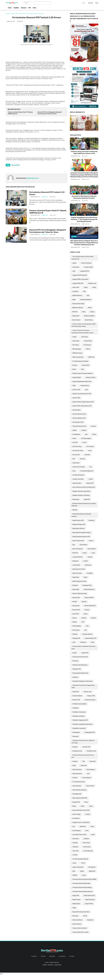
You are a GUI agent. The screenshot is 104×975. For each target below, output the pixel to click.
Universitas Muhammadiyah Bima (81, 883)
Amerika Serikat (88, 267)
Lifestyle (90, 557)
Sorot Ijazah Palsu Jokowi (79, 834)
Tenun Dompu (87, 846)
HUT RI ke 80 (90, 446)
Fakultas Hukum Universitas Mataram (82, 373)
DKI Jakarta (75, 345)
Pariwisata (75, 660)
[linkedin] (20, 169)
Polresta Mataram (77, 773)
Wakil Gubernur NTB (89, 895)
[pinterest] (16, 169)
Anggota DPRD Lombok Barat (80, 279)
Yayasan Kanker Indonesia (79, 928)
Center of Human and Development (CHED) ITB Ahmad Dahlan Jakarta (83, 325)
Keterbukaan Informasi (78, 528)
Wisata (85, 915)
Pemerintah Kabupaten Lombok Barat (82, 681)
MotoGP (74, 601)
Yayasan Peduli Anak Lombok (80, 932)
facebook (34, 956)
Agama (74, 263)
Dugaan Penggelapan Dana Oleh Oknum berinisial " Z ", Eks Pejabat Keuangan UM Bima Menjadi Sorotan (84, 219)
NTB (29, 8)
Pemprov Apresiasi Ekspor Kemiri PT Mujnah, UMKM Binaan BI (20, 112)
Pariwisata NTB (76, 669)
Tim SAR (74, 855)
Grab (86, 389)
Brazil (83, 311)
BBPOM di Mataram (77, 307)
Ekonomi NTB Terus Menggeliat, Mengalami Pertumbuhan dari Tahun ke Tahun (50, 112)
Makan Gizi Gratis (77, 573)
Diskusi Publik (88, 341)
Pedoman (51, 965)
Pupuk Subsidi (90, 785)
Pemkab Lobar (87, 691)
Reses (86, 802)
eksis (82, 369)
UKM (73, 871)
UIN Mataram (91, 867)
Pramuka (74, 777)
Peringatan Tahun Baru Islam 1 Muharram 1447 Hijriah (83, 742)
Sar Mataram (75, 818)
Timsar (74, 863)
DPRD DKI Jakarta (77, 353)
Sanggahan (57, 965)
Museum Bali (75, 605)
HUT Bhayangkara (86, 438)
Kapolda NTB (89, 483)
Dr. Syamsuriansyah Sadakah (80, 361)
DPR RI (88, 349)
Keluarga (74, 509)
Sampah (88, 814)
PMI (84, 761)
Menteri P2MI (76, 597)
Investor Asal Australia (78, 466)
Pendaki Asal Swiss (90, 699)
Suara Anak (75, 838)
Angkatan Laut (92, 283)
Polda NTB (92, 761)
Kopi (73, 544)
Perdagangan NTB (90, 732)
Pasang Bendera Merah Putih (80, 673)
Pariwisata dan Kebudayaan (79, 665)
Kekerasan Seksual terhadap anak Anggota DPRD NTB (84, 505)
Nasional (23, 8)
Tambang (75, 842)
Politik (74, 191)
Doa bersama (87, 345)
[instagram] (94, 8)
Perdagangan (76, 732)
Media (85, 577)
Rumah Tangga (76, 814)
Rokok (82, 806)
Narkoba (84, 618)
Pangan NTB (85, 652)
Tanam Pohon (86, 842)
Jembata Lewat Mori (78, 479)
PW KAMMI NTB (76, 794)
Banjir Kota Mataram (85, 299)
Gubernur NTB (76, 397)
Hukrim (94, 434)
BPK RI (90, 307)
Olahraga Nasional (87, 634)
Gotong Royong (85, 385)
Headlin (74, 430)
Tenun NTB (75, 851)
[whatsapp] (92, 8)
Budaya (92, 311)
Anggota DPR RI (84, 271)
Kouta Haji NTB (91, 548)
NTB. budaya (75, 630)
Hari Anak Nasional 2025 (79, 414)
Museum (84, 601)
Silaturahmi (83, 826)
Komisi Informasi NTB (78, 540)
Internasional (75, 462)
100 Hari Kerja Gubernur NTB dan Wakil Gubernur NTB (82, 258)
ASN (84, 291)
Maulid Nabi (75, 577)
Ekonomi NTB (14, 13)
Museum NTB (76, 609)
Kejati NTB (87, 499)
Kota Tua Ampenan (77, 548)
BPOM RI (74, 311)
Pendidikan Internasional (79, 712)
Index (96, 3)
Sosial (92, 834)
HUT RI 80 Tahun (77, 446)
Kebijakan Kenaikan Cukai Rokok (81, 495)
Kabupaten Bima (76, 483)
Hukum (74, 438)
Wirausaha (75, 915)
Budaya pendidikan (89, 315)
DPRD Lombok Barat (77, 357)
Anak (73, 271)
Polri (88, 773)
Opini (73, 642)
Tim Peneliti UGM (87, 851)
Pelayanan (75, 677)
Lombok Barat (76, 565)
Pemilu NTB (75, 691)
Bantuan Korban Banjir (78, 303)
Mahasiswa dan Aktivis (78, 569)
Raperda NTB (76, 802)
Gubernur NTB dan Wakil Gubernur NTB (82, 401)
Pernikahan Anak (91, 751)
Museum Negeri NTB (89, 605)
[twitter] (89, 8)
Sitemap (90, 3)
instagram (62, 956)
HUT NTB (74, 442)
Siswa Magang (76, 830)
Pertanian (75, 761)
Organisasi (83, 642)
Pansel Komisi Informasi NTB (80, 656)
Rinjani (74, 806)
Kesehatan (91, 520)
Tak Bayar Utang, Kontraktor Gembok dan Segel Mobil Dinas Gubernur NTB (84, 152)
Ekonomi (74, 365)
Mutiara (74, 618)
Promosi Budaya (86, 777)
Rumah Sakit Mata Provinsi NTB (80, 810)
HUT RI (84, 442)
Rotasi (91, 806)
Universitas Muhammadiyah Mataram (82, 891)
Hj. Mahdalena (76, 434)
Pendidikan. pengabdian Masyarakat (82, 724)
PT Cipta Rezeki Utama (78, 781)
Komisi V (91, 540)
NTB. (87, 626)
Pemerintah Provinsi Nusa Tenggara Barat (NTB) (83, 686)
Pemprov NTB (91, 695)
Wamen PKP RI (89, 903)
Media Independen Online (79, 581)
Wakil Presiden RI (90, 899)
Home (10, 8)
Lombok (74, 236)
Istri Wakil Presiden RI (78, 475)
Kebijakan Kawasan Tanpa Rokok (81, 491)
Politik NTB (83, 765)
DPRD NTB (91, 357)
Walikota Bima (76, 903)
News (34, 8)
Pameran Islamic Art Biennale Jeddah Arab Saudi (83, 647)
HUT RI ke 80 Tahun (77, 450)
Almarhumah (75, 267)
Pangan (74, 652)
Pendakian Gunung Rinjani (79, 703)
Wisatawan (90, 920)
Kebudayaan (75, 499)
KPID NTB (75, 552)
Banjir (73, 299)
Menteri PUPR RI (89, 597)
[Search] (50, 2)
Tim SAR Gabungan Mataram (80, 859)
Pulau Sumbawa (76, 785)
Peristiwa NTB (86, 747)
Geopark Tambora (90, 377)
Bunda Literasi (76, 320)
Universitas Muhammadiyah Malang (82, 887)
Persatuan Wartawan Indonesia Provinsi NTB (83, 756)
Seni (73, 826)
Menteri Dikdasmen (89, 589)
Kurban (85, 552)
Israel (73, 471)
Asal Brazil (75, 291)
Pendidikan (75, 708)
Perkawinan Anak (77, 751)
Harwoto (93, 426)
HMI (86, 434)
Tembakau (75, 846)
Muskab (87, 609)
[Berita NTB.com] (12, 4)
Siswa (92, 826)
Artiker (94, 287)
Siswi (87, 830)
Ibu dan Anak (76, 454)
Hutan (89, 450)
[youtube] (97, 8)
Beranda (8, 13)
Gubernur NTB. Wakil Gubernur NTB (81, 405)
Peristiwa (74, 747)
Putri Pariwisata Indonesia (79, 790)
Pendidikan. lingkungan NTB (80, 720)
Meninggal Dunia (87, 585)
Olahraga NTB (76, 638)
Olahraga (74, 634)
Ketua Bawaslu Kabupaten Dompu (81, 532)
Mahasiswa (88, 565)
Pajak (92, 642)
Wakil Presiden (76, 899)
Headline (16, 8)
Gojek (73, 385)
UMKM (82, 871)
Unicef (84, 875)
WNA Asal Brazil (76, 924)
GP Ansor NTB (76, 389)
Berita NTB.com (54, 962)
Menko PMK (75, 589)
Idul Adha (87, 454)
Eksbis (74, 369)
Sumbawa (86, 838)
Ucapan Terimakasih (77, 867)
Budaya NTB (75, 315)
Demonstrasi (75, 341)
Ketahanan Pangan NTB (78, 524)
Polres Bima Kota (76, 769)
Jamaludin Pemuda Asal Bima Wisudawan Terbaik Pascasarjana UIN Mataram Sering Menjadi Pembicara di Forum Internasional (84, 175)
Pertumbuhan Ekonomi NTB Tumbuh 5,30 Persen (47, 193)
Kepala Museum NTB (78, 520)
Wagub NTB (75, 895)
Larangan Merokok (77, 557)
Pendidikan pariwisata (78, 716)
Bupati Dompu (89, 320)
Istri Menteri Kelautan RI (86, 471)
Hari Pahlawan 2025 (77, 422)
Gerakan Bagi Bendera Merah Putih (81, 381)
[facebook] (87, 8)
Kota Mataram (83, 544)
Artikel (85, 287)
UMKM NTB (92, 871)
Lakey (93, 552)
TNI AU (83, 863)
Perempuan (75, 736)
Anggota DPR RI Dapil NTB (79, 275)
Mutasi (86, 613)
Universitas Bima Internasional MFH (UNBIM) (84, 879)
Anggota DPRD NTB (77, 283)
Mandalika (89, 573)
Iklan (73, 458)
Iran (91, 466)
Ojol (85, 630)
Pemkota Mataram (77, 695)
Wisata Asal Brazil (77, 920)
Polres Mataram (90, 769)
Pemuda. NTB (76, 699)
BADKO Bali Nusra (77, 295)
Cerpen (74, 336)
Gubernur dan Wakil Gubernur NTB (81, 393)
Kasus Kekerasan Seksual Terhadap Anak (83, 487)
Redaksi (45, 965)
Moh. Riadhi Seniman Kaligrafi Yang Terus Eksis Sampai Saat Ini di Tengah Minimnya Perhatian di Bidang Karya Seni (84, 242)
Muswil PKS (75, 613)
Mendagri (75, 585)
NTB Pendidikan (76, 626)
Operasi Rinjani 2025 (90, 638)
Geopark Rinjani (76, 377)
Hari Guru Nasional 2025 (79, 418)
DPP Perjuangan (76, 349)
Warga (74, 907)
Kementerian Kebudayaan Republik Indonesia (81, 515)
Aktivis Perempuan (86, 263)
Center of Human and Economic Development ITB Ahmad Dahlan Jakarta (82, 331)
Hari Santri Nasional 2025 (79, 426)
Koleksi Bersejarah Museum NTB (81, 536)
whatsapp (52, 956)
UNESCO (74, 875)
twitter (43, 956)
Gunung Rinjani (76, 410)
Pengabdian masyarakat (79, 728)
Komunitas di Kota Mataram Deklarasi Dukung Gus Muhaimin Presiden (84, 197)
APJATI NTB (75, 287)
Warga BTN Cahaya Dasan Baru (80, 911)
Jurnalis (91, 479)
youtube (71, 956)
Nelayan (74, 622)
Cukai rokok (84, 336)
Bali (88, 295)
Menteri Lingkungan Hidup (79, 593)
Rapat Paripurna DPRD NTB (79, 798)
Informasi (82, 458)
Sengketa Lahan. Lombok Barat (80, 822)
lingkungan (75, 561)
